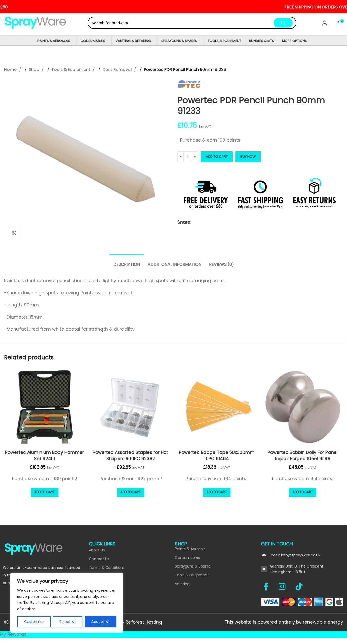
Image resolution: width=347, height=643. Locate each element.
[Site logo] (35, 23)
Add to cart (217, 156)
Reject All (67, 621)
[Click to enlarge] (14, 233)
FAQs (93, 585)
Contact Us (99, 558)
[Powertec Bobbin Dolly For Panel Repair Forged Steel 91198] (302, 407)
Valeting (182, 584)
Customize (34, 621)
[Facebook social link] (268, 586)
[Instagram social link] (284, 586)
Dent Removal (117, 69)
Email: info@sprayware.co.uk (295, 555)
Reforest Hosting (144, 622)
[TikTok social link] (299, 586)
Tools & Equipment (71, 69)
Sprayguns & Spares (193, 566)
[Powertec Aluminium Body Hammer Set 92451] (44, 407)
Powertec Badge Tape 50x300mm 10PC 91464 (217, 455)
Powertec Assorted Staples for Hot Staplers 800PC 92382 (130, 455)
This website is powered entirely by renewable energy (283, 622)
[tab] (126, 262)
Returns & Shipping (106, 594)
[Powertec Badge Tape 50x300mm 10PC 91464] (216, 407)
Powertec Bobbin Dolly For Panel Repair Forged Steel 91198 (303, 455)
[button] (44, 492)
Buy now (248, 156)
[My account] (325, 23)
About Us (97, 550)
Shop (34, 69)
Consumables (187, 557)
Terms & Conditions (107, 567)
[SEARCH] (283, 22)
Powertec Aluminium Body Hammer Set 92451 (44, 455)
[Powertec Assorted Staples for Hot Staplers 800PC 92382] (130, 407)
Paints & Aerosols (190, 548)
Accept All (100, 621)
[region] (66, 603)
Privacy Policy (101, 576)
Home (11, 69)
